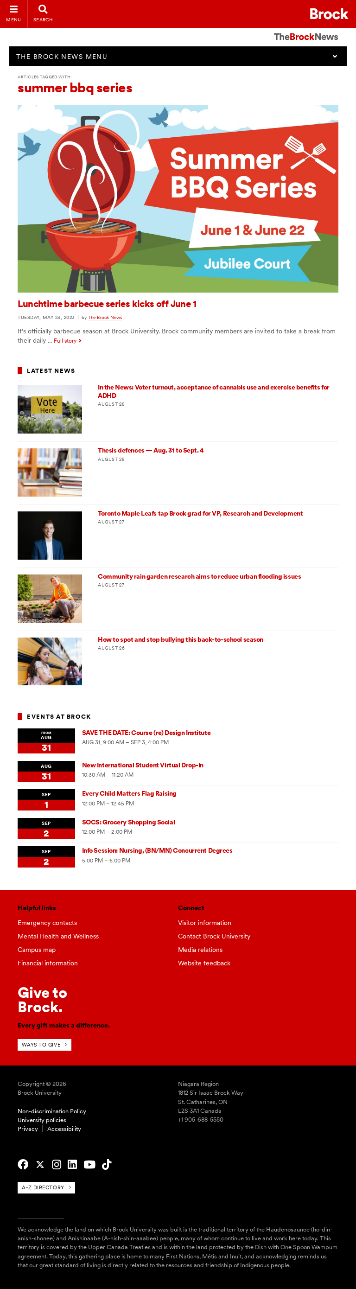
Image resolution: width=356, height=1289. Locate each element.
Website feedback (204, 963)
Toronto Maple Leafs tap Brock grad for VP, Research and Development (200, 513)
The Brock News (105, 317)
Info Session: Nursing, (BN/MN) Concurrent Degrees (157, 850)
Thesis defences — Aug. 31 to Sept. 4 (150, 450)
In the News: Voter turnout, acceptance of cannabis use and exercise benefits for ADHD (213, 391)
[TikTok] (106, 1164)
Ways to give (41, 1044)
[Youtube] (89, 1164)
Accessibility (64, 1128)
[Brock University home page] (329, 13)
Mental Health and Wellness (58, 936)
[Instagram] (56, 1164)
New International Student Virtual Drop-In (142, 765)
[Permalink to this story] (178, 290)
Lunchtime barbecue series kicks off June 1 (107, 303)
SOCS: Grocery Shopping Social (128, 822)
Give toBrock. (42, 999)
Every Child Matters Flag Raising (129, 793)
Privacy (28, 1128)
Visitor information (204, 923)
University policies (42, 1120)
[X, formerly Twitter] (40, 1164)
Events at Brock (59, 716)
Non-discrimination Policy (52, 1111)
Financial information (48, 963)
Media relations (200, 949)
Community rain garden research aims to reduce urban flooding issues (199, 576)
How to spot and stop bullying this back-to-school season (180, 639)
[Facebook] (23, 1164)
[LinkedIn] (72, 1164)
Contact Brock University (214, 936)
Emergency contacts (47, 923)
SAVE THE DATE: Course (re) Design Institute (146, 732)
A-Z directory (43, 1187)
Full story (65, 341)
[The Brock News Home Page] (305, 30)
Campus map (37, 949)
